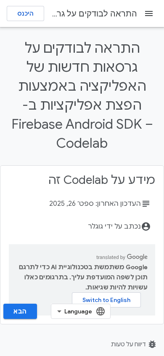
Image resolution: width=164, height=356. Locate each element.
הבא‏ (20, 311)
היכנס (25, 13)
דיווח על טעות (134, 344)
